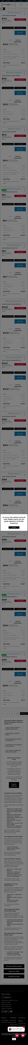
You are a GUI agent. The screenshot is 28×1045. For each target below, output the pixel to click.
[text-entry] (17, 1035)
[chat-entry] (23, 1035)
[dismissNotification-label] (24, 1028)
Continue (14, 527)
